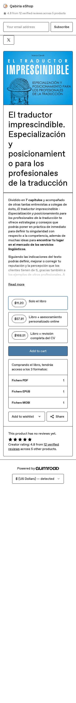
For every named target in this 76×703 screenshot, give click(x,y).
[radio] (38, 303)
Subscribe (61, 27)
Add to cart (38, 351)
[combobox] (26, 416)
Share (60, 416)
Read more (16, 284)
